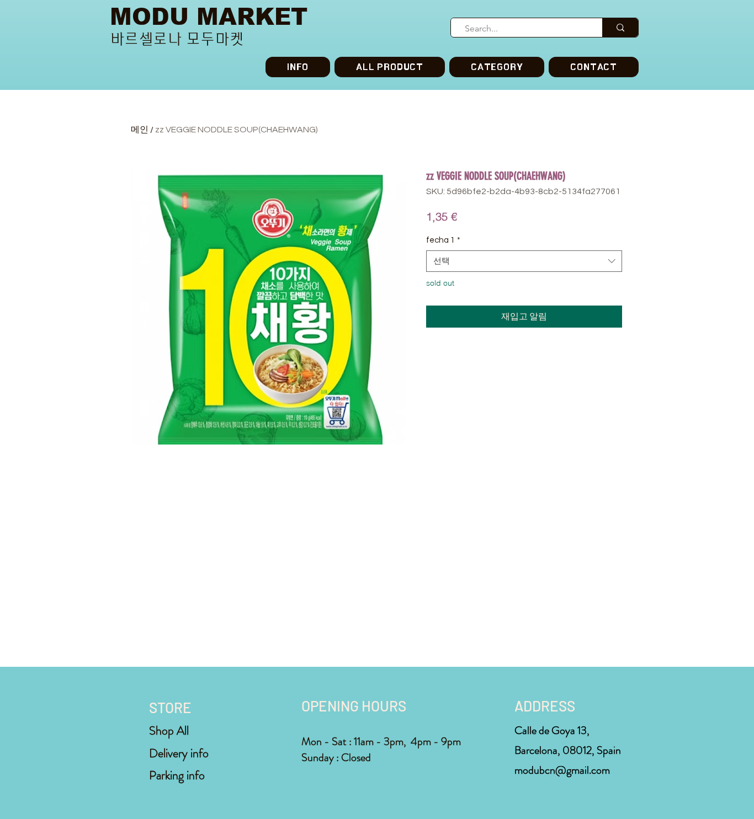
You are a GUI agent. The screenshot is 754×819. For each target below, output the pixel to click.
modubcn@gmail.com (562, 770)
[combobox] (524, 261)
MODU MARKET (208, 17)
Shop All (169, 730)
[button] (496, 67)
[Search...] (620, 27)
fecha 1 (443, 240)
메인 (139, 129)
